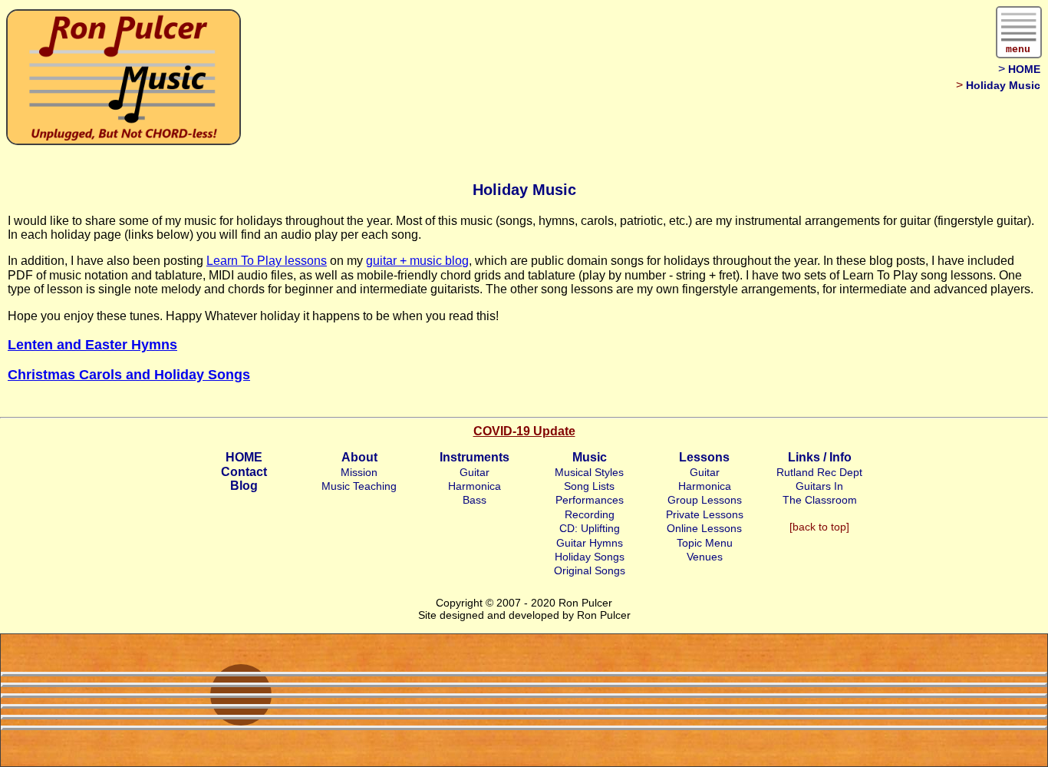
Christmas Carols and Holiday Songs (129, 374)
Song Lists (589, 486)
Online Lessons (704, 528)
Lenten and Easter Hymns (92, 344)
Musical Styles (589, 472)
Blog (244, 485)
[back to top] (819, 527)
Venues (705, 556)
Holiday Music (1003, 85)
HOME (1024, 69)
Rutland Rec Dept (819, 472)
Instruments (474, 457)
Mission (359, 472)
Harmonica (474, 486)
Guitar (474, 472)
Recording (590, 514)
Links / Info (820, 457)
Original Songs (589, 570)
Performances (589, 500)
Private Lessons (704, 514)
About (359, 457)
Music (589, 457)
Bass (474, 500)
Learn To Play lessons (266, 260)
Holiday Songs (590, 556)
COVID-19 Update (524, 431)
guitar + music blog (417, 260)
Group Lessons (704, 500)
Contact (244, 471)
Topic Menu (705, 543)
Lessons (704, 457)
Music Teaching (359, 486)
